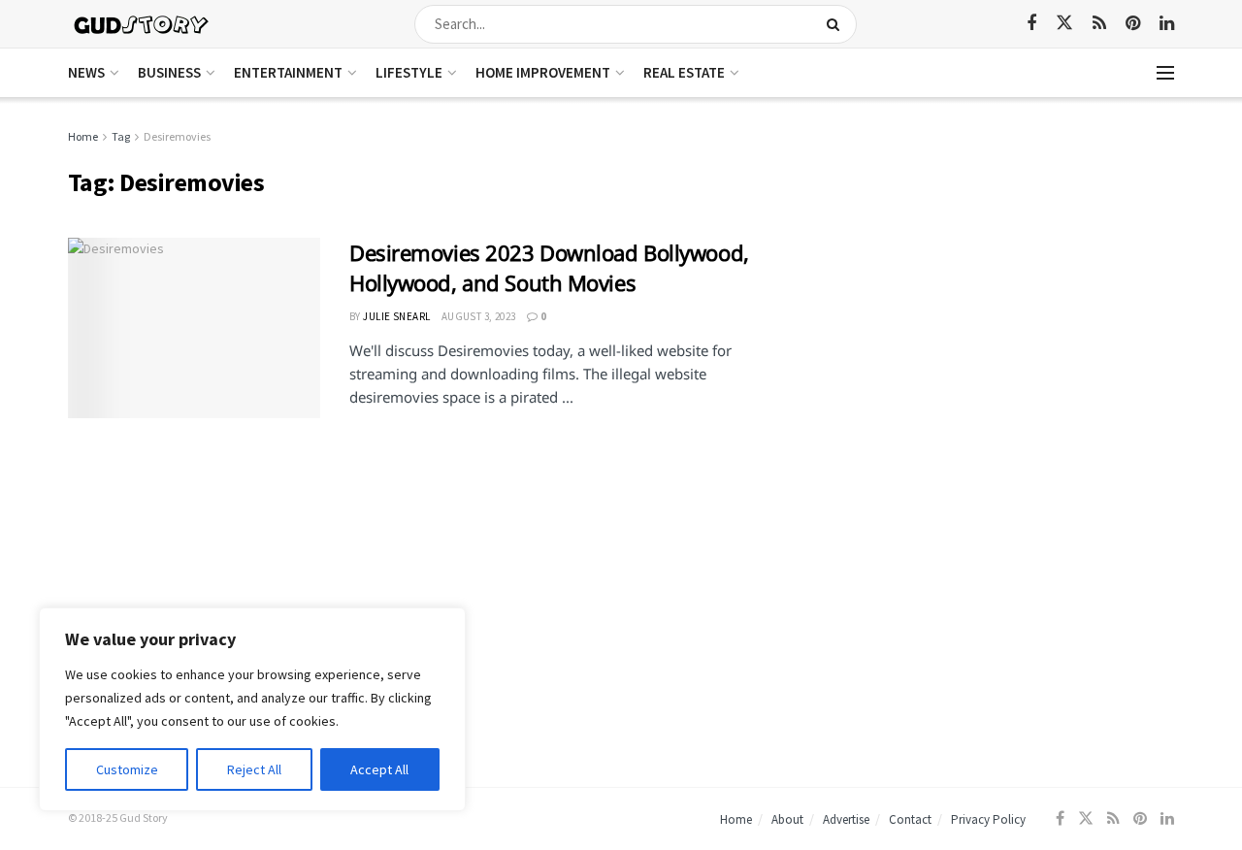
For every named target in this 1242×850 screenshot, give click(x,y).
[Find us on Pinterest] (1133, 24)
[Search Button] (837, 24)
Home (83, 136)
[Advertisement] (1006, 262)
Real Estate (684, 72)
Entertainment (288, 72)
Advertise (846, 819)
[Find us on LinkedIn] (1167, 24)
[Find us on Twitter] (1064, 23)
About (787, 819)
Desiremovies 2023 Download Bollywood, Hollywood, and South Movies (549, 267)
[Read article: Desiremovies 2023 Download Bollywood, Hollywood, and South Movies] (194, 328)
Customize (127, 769)
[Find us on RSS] (1099, 24)
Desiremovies (177, 136)
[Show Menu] (1165, 73)
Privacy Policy (988, 819)
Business (169, 72)
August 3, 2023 (478, 316)
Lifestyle (409, 72)
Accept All (379, 769)
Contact (910, 819)
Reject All (254, 769)
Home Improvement (542, 72)
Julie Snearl (396, 316)
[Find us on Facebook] (1031, 24)
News (86, 72)
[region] (252, 709)
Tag (121, 136)
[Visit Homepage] (142, 24)
